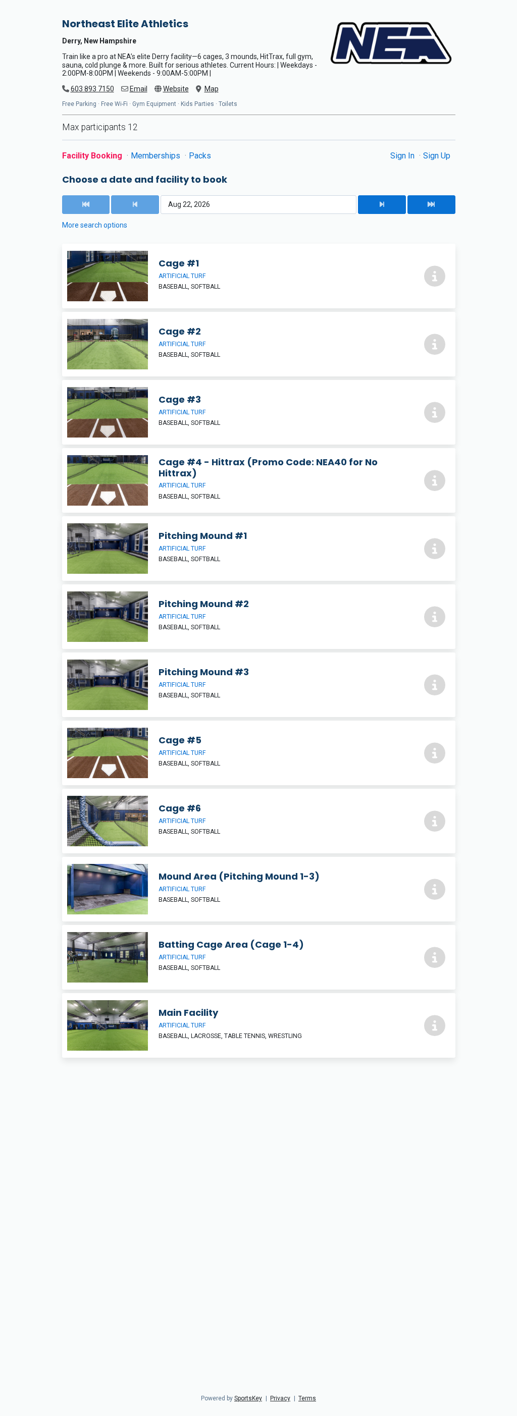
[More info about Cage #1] (434, 276)
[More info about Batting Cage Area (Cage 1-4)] (434, 957)
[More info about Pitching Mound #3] (434, 684)
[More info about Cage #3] (434, 412)
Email (138, 89)
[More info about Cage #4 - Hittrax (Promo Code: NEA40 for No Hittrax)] (434, 480)
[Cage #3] (258, 412)
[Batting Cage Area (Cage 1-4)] (258, 957)
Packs (200, 155)
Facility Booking (93, 155)
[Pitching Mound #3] (258, 684)
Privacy (280, 1398)
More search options (94, 225)
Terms (307, 1398)
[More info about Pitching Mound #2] (434, 616)
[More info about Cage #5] (434, 753)
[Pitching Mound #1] (258, 548)
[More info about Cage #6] (434, 821)
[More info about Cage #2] (434, 344)
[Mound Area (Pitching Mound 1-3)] (258, 889)
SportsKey (248, 1398)
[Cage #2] (258, 344)
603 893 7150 (92, 89)
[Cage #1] (258, 276)
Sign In (403, 155)
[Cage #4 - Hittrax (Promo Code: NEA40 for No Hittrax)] (258, 480)
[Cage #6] (258, 821)
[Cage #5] (258, 753)
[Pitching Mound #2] (258, 616)
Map (211, 89)
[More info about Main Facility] (434, 1025)
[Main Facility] (258, 1025)
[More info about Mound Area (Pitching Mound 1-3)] (434, 889)
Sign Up (436, 155)
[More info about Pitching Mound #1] (434, 548)
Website (176, 89)
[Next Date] (381, 204)
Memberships (156, 155)
